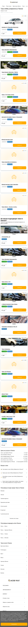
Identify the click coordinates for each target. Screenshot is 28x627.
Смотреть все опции (14, 518)
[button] (13, 24)
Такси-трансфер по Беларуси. (9, 162)
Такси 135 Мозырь (6, 371)
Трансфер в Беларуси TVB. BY (9, 326)
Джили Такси (5, 394)
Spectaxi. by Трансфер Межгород (10, 27)
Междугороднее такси (7, 139)
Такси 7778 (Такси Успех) (8, 94)
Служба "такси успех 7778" (8, 416)
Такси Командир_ (6, 349)
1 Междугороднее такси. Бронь (9, 304)
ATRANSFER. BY (6, 236)
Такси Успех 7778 (6, 281)
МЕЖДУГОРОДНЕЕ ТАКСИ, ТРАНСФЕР (12, 117)
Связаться (19, 33)
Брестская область (17, 6)
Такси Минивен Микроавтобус (9, 49)
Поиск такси (8, 6)
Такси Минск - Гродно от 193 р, (9, 207)
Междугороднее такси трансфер (10, 184)
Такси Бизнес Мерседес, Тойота (10, 72)
